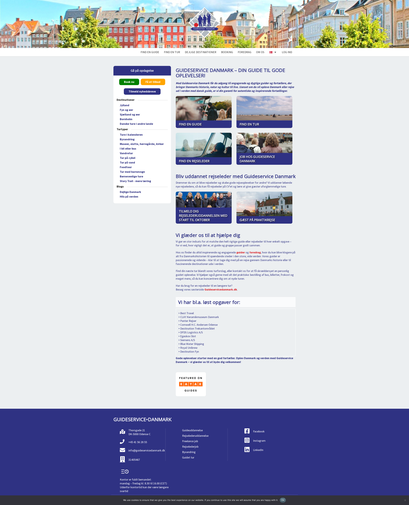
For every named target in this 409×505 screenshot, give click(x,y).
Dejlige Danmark (130, 192)
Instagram (259, 440)
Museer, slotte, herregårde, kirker (142, 144)
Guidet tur (188, 457)
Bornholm (126, 119)
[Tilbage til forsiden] (204, 24)
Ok (282, 500)
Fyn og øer (126, 110)
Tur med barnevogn (132, 172)
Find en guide (150, 52)
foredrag (255, 252)
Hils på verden (129, 196)
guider (240, 252)
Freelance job (190, 441)
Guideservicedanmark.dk (220, 289)
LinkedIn (258, 450)
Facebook (259, 431)
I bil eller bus (128, 148)
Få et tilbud (153, 82)
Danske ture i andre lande (136, 124)
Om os (260, 52)
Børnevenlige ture (131, 176)
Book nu (129, 82)
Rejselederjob (190, 446)
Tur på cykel (127, 158)
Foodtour (126, 167)
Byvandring (127, 139)
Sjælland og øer (130, 114)
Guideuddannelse (192, 430)
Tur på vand (127, 162)
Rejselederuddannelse (195, 435)
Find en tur (172, 52)
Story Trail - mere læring (135, 181)
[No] (405, 500)
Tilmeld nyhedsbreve (142, 91)
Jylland (124, 105)
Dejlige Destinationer (200, 52)
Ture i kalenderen (131, 134)
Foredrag (244, 52)
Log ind (287, 52)
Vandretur (126, 153)
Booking (227, 52)
